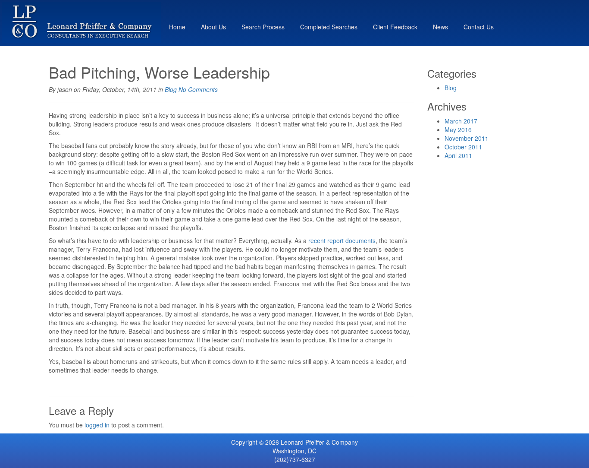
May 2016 (458, 129)
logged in (97, 425)
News (440, 26)
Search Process (263, 26)
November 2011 (467, 138)
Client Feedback (395, 26)
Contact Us (479, 26)
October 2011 (463, 146)
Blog (171, 89)
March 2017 (461, 121)
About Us (213, 26)
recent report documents (342, 240)
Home (177, 26)
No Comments (198, 89)
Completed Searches (328, 26)
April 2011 (458, 155)
